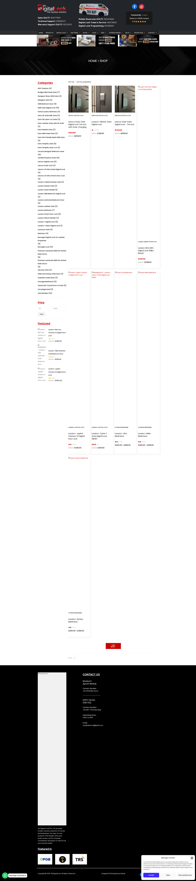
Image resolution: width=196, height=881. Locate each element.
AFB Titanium (43, 88)
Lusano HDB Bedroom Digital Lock (51, 193)
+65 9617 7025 (88, 710)
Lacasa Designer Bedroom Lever (51, 151)
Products (49, 33)
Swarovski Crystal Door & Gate (50, 285)
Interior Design (115, 33)
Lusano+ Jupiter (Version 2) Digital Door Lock (76, 436)
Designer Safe (43, 100)
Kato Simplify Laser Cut (47, 147)
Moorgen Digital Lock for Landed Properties (51, 239)
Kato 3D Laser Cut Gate (47, 119)
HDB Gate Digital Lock (100, 115)
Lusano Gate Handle (46, 190)
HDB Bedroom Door (45, 104)
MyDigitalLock (56, 873)
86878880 (112, 22)
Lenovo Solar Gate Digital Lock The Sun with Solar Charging (77, 124)
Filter (41, 314)
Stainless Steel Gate (46, 278)
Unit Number (43, 293)
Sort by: (71, 82)
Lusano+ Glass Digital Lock (49, 226)
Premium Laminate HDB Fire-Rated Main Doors (52, 252)
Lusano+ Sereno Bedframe (75, 620)
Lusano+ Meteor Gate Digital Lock (101, 123)
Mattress (74, 33)
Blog (127, 33)
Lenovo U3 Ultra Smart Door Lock (51, 176)
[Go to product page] (42, 335)
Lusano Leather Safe (46, 206)
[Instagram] (141, 6)
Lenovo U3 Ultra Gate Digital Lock (51, 169)
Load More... (113, 646)
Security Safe (43, 270)
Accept (151, 875)
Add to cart (103, 110)
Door (85, 33)
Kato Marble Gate (45, 129)
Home (41, 33)
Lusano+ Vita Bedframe (121, 434)
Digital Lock (61, 33)
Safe (102, 33)
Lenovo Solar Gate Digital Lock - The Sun (124, 123)
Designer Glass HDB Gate (48, 96)
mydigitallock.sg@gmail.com (93, 725)
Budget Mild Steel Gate (47, 92)
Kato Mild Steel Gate (46, 133)
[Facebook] (134, 6)
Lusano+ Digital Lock (76, 427)
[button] (192, 858)
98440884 (108, 19)
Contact (151, 33)
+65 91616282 (88, 691)
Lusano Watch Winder (47, 218)
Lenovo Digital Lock (75, 115)
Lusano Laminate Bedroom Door (51, 200)
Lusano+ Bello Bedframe (144, 434)
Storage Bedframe (121, 427)
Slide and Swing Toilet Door (49, 274)
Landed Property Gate (47, 158)
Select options (80, 110)
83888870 (61, 21)
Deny (168, 875)
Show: (70, 658)
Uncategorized (44, 289)
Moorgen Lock (43, 247)
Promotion (138, 33)
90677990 (55, 18)
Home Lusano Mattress (47, 111)
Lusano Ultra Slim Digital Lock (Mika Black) (146, 250)
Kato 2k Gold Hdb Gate (47, 115)
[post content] (78, 99)
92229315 (67, 24)
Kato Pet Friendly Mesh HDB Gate (51, 137)
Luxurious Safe (44, 229)
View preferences (185, 875)
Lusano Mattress (45, 210)
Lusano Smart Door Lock (147, 242)
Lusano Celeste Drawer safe (49, 182)
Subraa (122, 873)
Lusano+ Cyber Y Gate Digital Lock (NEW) (99, 436)
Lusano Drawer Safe (46, 186)
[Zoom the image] (52, 673)
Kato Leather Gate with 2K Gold (51, 123)
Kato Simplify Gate (45, 143)
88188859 (109, 26)
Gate (94, 33)
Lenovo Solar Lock (45, 165)
